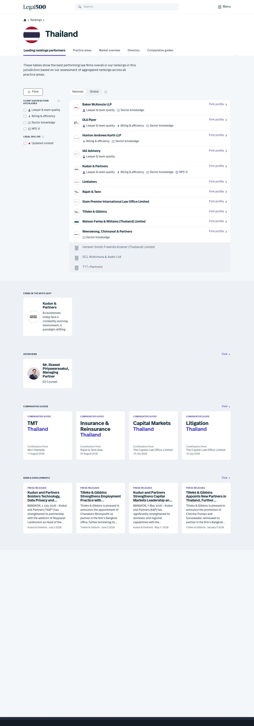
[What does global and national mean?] (106, 92)
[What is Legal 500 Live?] (43, 137)
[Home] (46, 6)
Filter (35, 91)
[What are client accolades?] (59, 101)
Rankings (36, 20)
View (225, 354)
